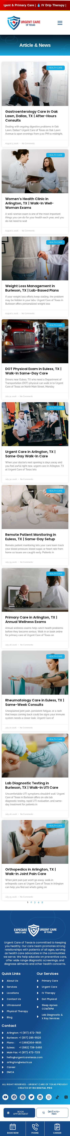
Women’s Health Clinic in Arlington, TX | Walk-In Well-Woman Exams (29, 203)
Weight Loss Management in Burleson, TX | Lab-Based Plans (32, 288)
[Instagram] (49, 1097)
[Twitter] (31, 1097)
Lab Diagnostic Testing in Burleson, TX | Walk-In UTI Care (31, 785)
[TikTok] (57, 1097)
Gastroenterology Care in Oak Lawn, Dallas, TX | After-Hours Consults (31, 116)
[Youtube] (5, 1097)
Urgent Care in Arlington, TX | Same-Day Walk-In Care (30, 454)
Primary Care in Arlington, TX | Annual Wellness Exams (31, 619)
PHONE (35, 1133)
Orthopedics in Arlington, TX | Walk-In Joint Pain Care (30, 871)
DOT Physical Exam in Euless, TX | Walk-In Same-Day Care (33, 371)
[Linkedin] (40, 1097)
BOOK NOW (13, 1133)
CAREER (57, 1133)
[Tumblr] (66, 1097)
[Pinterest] (23, 1097)
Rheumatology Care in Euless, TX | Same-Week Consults (34, 702)
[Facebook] (14, 1097)
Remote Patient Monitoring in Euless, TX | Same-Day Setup (30, 536)
